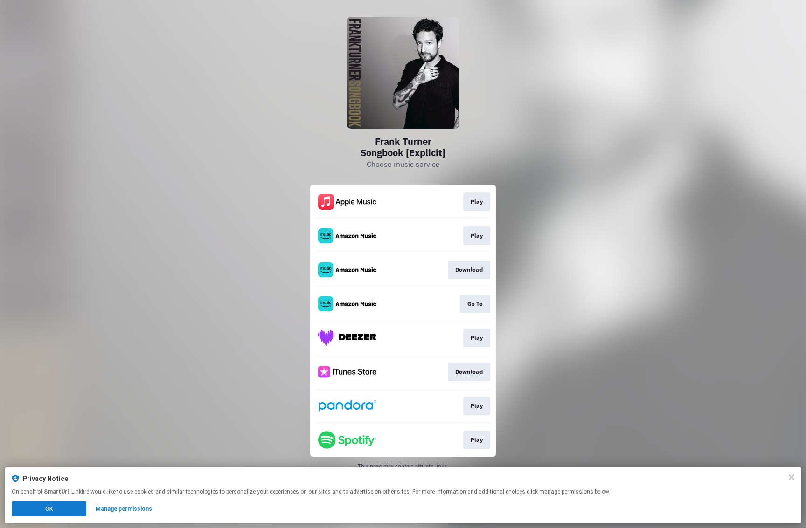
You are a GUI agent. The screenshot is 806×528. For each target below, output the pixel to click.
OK (49, 509)
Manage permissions (124, 509)
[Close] (791, 477)
